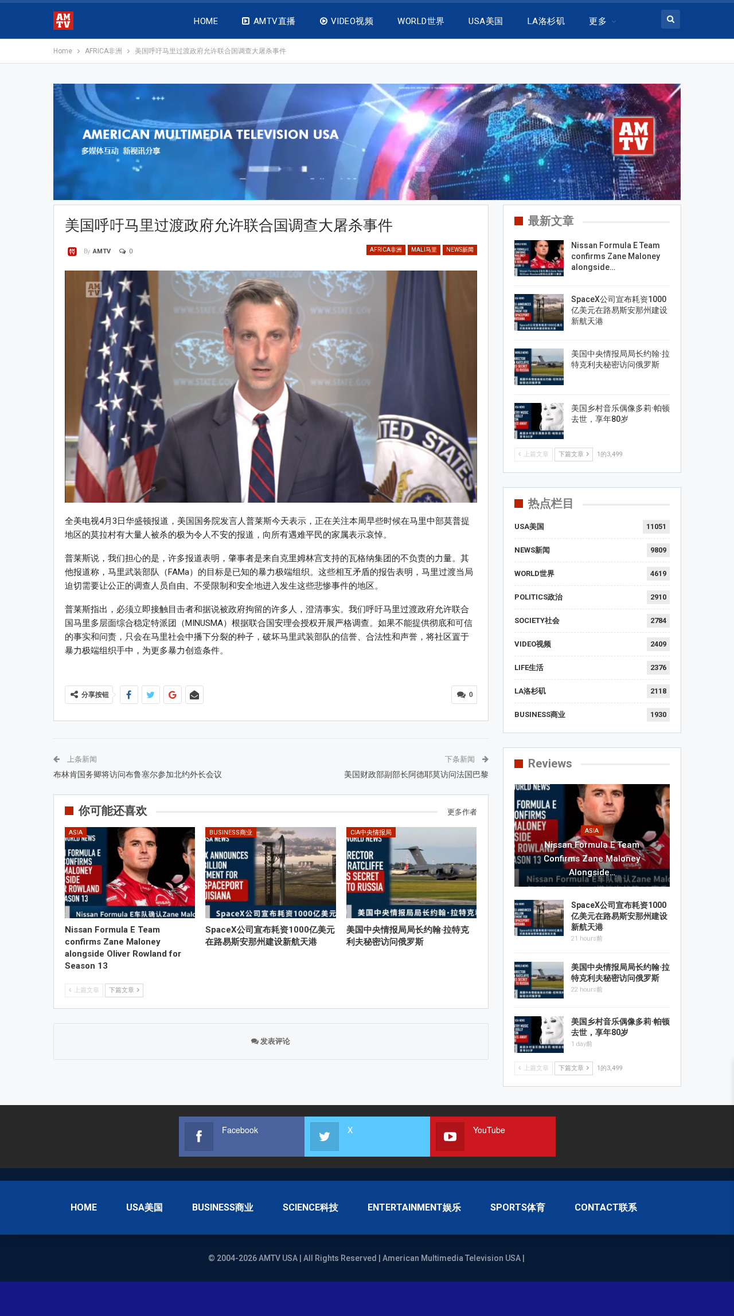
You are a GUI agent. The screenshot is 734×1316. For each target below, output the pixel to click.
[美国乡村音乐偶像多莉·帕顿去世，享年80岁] (539, 421)
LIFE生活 (529, 667)
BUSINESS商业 (230, 832)
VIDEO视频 (352, 21)
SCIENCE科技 (310, 1207)
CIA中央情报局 (371, 832)
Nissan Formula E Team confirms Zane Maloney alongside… (615, 256)
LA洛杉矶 (546, 21)
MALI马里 (424, 249)
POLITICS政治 (538, 597)
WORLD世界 (420, 21)
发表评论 (274, 1041)
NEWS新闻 (460, 249)
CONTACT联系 (606, 1207)
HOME (206, 21)
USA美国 (485, 21)
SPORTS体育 (517, 1207)
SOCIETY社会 (537, 620)
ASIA (76, 832)
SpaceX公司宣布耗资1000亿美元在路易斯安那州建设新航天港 (619, 310)
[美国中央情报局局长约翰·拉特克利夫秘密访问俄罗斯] (411, 872)
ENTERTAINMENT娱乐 (414, 1207)
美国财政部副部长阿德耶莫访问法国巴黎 (416, 774)
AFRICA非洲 (386, 249)
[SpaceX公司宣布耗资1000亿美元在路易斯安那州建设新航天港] (270, 872)
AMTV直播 (274, 21)
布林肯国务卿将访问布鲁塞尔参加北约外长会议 (137, 774)
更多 (598, 21)
